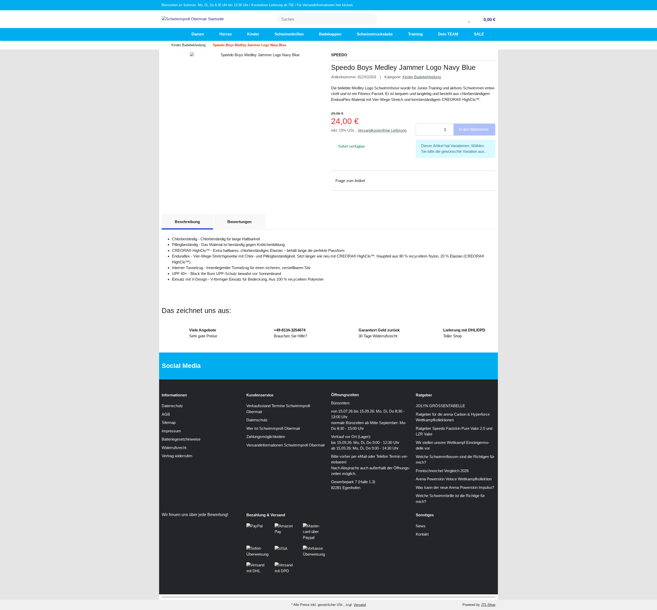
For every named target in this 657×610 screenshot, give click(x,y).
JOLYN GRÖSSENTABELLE (440, 406)
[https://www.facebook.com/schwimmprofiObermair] (319, 366)
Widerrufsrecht (174, 447)
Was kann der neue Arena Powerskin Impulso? (455, 487)
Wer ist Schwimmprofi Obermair (273, 428)
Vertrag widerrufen (177, 456)
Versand (360, 605)
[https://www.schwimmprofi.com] (174, 34)
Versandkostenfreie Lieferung (382, 130)
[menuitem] (174, 34)
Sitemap (169, 422)
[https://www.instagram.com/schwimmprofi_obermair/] (335, 366)
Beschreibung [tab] (187, 222)
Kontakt (422, 534)
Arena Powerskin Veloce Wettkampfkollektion (454, 479)
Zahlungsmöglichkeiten (265, 436)
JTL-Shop (488, 605)
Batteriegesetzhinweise (181, 439)
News (421, 526)
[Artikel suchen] (370, 19)
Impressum (171, 431)
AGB (166, 414)
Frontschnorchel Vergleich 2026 (442, 471)
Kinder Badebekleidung (421, 77)
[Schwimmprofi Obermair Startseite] (193, 18)
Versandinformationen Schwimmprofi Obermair (285, 445)
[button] (461, 19)
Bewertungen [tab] (239, 222)
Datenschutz (172, 406)
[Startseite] (163, 45)
